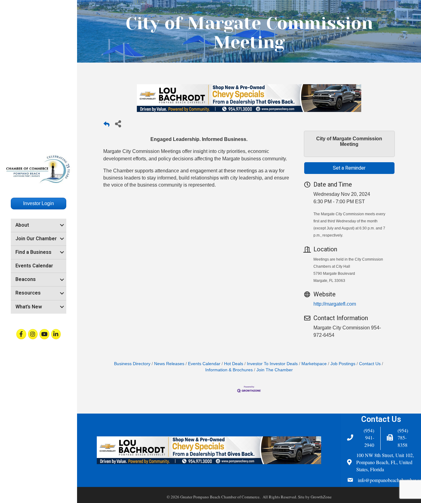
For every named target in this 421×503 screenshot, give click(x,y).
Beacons (25, 279)
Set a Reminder (349, 168)
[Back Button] (106, 125)
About (22, 225)
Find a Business (33, 252)
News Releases (169, 363)
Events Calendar (34, 266)
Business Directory (132, 363)
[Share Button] (118, 123)
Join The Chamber (274, 370)
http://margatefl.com (334, 304)
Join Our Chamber (36, 238)
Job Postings (342, 363)
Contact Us (370, 363)
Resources (28, 293)
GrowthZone (321, 497)
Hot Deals (233, 363)
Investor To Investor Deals (272, 363)
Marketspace (314, 363)
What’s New (28, 307)
